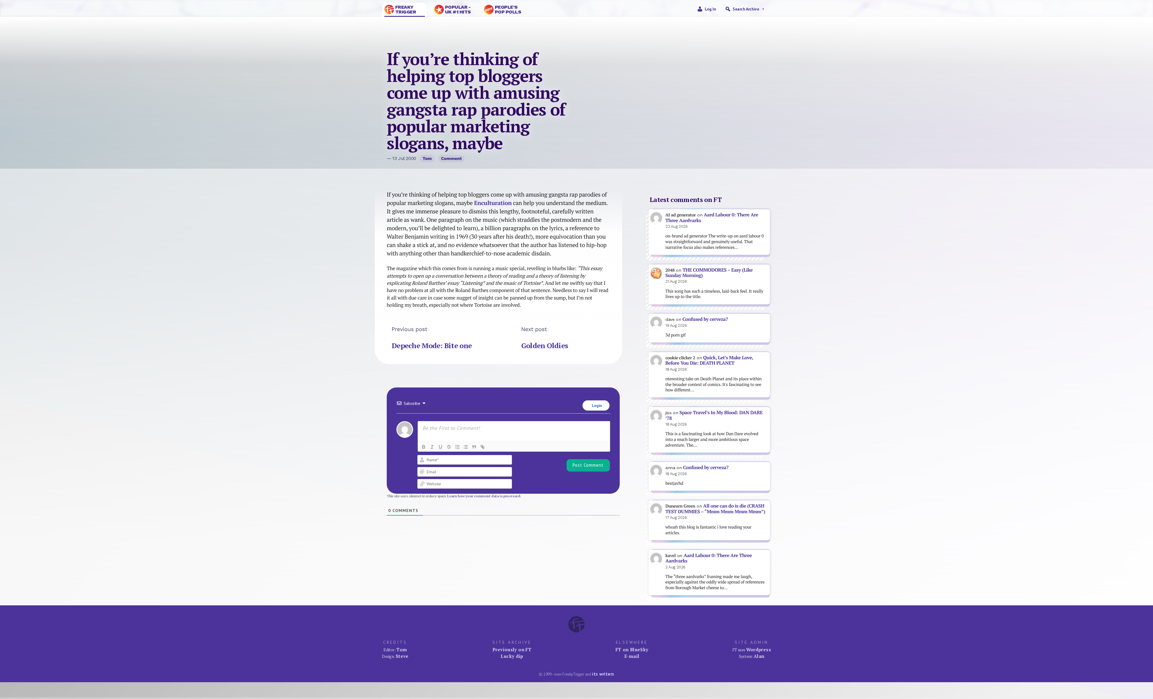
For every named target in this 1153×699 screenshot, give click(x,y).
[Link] (482, 446)
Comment (451, 158)
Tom (427, 158)
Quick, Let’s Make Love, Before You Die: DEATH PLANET (709, 360)
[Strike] (449, 446)
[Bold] (423, 446)
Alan (759, 656)
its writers (603, 674)
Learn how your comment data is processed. (484, 496)
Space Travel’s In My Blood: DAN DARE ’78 (714, 415)
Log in (710, 9)
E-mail (631, 656)
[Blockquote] (474, 446)
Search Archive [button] (746, 9)
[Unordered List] (466, 446)
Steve (402, 656)
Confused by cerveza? (705, 319)
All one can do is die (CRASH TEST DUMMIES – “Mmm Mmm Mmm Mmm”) (715, 509)
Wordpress (758, 649)
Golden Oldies (544, 345)
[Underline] (440, 446)
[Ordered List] (457, 446)
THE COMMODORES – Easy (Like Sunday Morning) (709, 273)
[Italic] (432, 446)
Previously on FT (511, 649)
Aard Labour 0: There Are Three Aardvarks (711, 218)
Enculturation (493, 203)
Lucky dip (512, 656)
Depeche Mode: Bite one (432, 345)
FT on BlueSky (632, 649)
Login (596, 405)
